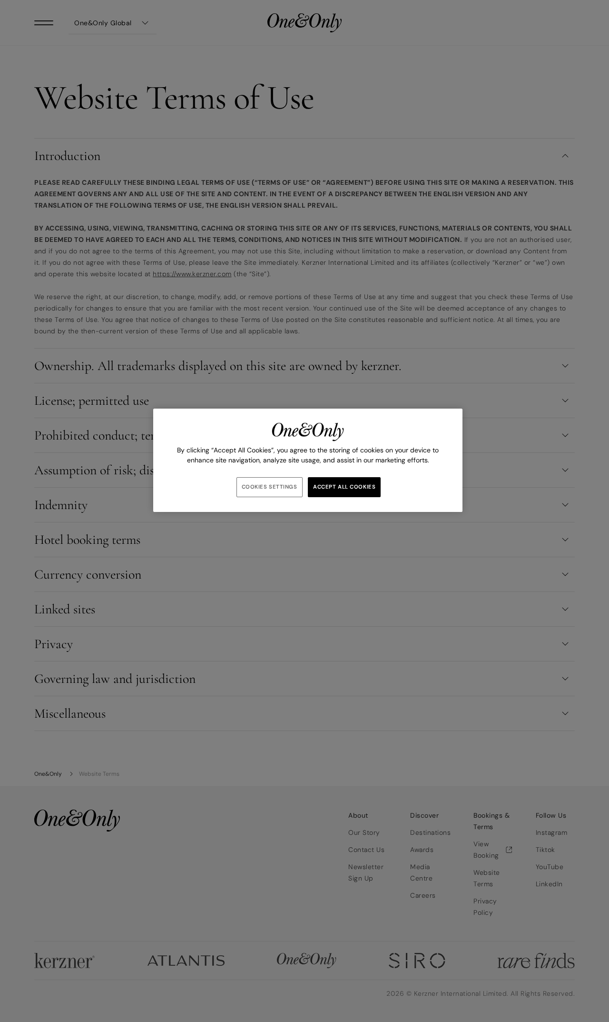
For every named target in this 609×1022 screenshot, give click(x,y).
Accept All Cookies (344, 487)
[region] (307, 460)
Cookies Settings (269, 487)
